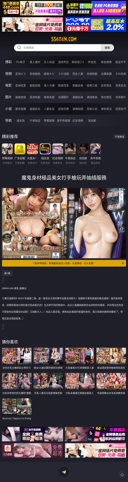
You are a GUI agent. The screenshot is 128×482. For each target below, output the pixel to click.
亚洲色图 (35, 97)
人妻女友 (49, 109)
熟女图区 (106, 97)
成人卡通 (49, 85)
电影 (8, 85)
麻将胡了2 (78, 62)
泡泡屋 (92, 120)
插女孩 (21, 120)
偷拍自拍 (35, 85)
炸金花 (92, 62)
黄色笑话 (106, 109)
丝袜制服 (92, 74)
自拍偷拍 (35, 74)
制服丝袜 (77, 85)
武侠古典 (63, 109)
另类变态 (120, 85)
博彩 (8, 62)
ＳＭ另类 (120, 74)
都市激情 (20, 109)
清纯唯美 (92, 97)
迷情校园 (77, 109)
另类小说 (92, 109)
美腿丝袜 (77, 97)
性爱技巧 (120, 109)
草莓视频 (49, 120)
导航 (8, 120)
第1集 (7, 273)
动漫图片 (63, 97)
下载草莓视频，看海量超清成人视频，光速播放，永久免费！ (64, 263)
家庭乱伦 (35, 109)
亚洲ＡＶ (20, 74)
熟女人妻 (77, 74)
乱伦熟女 (106, 85)
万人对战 (49, 62)
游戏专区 (63, 62)
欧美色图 (49, 97)
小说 (8, 109)
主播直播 (106, 74)
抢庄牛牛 (120, 62)
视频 (8, 73)
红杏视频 (77, 120)
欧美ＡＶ (49, 74)
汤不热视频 (63, 120)
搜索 (107, 48)
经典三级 (92, 85)
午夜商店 (35, 120)
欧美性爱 (63, 85)
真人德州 (35, 62)
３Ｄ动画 (63, 74)
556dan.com (64, 39)
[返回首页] (122, 475)
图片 (8, 97)
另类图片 (120, 97)
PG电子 (20, 62)
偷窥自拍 (20, 97)
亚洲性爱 (20, 85)
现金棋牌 (106, 62)
